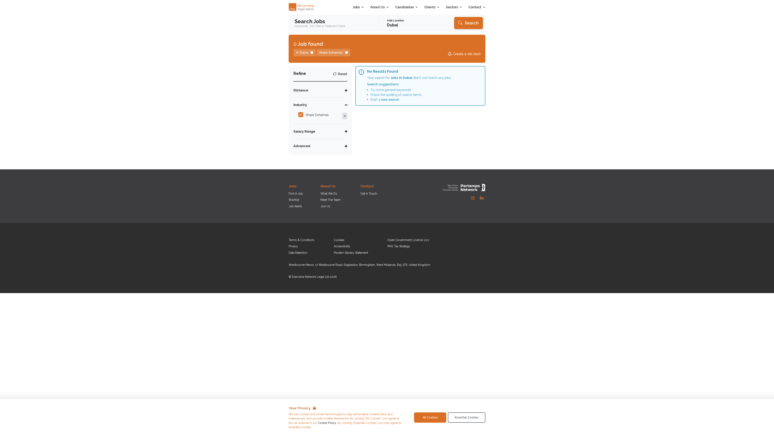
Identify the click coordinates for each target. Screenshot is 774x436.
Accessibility (342, 246)
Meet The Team (330, 199)
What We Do (328, 193)
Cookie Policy (327, 422)
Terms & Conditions (301, 240)
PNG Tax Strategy (398, 246)
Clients (429, 7)
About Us (377, 7)
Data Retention (298, 252)
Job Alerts (295, 206)
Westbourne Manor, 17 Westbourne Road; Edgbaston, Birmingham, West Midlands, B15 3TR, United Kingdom (359, 264)
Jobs (356, 7)
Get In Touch (368, 193)
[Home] (301, 7)
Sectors (452, 7)
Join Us (325, 206)
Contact (474, 7)
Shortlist (294, 199)
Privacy (293, 246)
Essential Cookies (467, 417)
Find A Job (296, 193)
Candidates (404, 7)
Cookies (339, 240)
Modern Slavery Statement (351, 252)
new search (390, 100)
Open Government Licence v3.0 (408, 240)
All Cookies (430, 417)
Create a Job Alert (467, 54)
